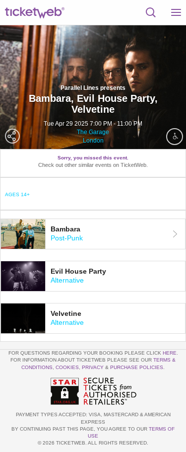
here (170, 353)
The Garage (93, 132)
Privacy (93, 367)
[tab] (93, 234)
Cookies (67, 367)
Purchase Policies (136, 367)
